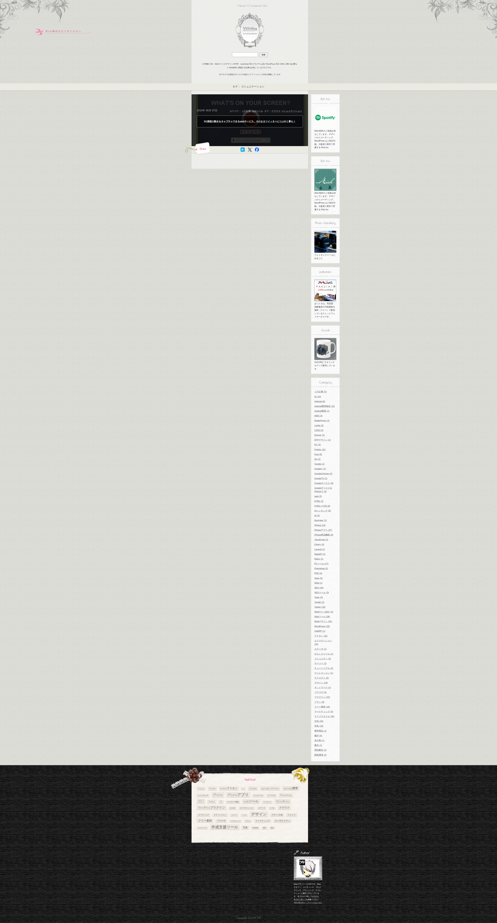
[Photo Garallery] (325, 242)
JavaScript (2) (321, 539)
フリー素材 (205, 820)
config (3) (319, 425)
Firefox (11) (320, 449)
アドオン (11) (320, 636)
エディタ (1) (320, 649)
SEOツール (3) (321, 592)
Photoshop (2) (321, 568)
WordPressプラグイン (211, 807)
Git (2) (317, 459)
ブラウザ (221, 820)
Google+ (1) (320, 469)
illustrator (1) (320, 520)
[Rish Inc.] (325, 118)
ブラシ (247, 821)
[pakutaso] (325, 290)
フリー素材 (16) (322, 707)
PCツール (271, 795)
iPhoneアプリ (238, 794)
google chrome (270, 788)
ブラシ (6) (319, 702)
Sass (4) (318, 578)
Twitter (212, 801)
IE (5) (317, 515)
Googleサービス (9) (323, 483)
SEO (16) (318, 588)
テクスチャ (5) (321, 678)
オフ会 (272, 808)
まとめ (232, 808)
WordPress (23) (322, 626)
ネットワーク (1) (322, 687)
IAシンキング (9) (322, 511)
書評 (264, 828)
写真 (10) (318, 726)
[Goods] (325, 349)
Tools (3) (318, 597)
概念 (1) (318, 745)
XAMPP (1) (319, 631)
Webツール (257, 111)
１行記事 (246, 111)
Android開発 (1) (322, 411)
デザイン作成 (277, 815)
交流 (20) (318, 721)
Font (243, 788)
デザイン (259, 814)
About (241, 5)
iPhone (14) (320, 525)
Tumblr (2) (319, 602)
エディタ (261, 808)
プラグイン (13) (322, 697)
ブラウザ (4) (320, 692)
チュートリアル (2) (323, 668)
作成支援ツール (224, 827)
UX (221, 801)
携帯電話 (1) (320, 731)
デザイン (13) (321, 683)
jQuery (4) (319, 544)
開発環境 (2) (320, 755)
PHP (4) (318, 573)
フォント (291, 815)
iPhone (218, 794)
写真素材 (255, 828)
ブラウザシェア (235, 821)
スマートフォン (220, 815)
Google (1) (319, 464)
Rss (265, 5)
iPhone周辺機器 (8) (323, 535)
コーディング (203, 815)
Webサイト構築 (233, 802)
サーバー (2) (320, 663)
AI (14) (317, 396)
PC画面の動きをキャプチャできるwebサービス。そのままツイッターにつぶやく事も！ (250, 121)
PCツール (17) (321, 563)
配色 (272, 828)
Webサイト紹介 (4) (323, 612)
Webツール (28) (322, 616)
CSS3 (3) (318, 430)
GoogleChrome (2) (323, 473)
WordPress (282, 801)
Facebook (256, 5)
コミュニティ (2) (322, 658)
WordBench (267, 802)
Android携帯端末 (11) (324, 406)
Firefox (212, 788)
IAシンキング (203, 795)
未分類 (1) (319, 740)
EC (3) (317, 444)
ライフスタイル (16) (324, 716)
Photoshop (286, 794)
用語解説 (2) (320, 750)
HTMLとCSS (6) (322, 506)
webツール (251, 801)
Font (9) (318, 454)
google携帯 (291, 788)
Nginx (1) (318, 559)
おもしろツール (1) (323, 654)
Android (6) (319, 401)
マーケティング (262, 821)
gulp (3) (318, 496)
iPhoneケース (258, 795)
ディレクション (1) (323, 673)
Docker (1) (319, 435)
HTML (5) (318, 501)
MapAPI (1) (319, 554)
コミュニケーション (291, 111)
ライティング (202, 828)
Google (253, 788)
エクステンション (246, 808)
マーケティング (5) (323, 711)
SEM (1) (318, 583)
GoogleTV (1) (320, 478)
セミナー (234, 815)
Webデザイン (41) (323, 621)
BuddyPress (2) (322, 420)
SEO (201, 801)
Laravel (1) (319, 549)
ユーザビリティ (282, 820)
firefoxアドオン (228, 788)
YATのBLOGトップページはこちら (308, 903)
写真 (245, 827)
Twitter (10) (319, 607)
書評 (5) (318, 735)
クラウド (276, 111)
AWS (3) (318, 416)
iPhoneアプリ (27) (323, 530)
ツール (244, 815)
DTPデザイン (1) (322, 440)
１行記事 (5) (320, 392)
